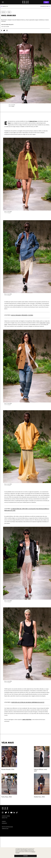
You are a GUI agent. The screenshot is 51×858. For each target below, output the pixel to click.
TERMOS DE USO (5, 828)
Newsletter (5, 6)
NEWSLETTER (4, 817)
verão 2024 (42, 322)
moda (9, 12)
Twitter (6, 812)
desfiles (3, 12)
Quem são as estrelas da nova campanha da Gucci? (27, 702)
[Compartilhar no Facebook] (1, 30)
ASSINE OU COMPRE (46, 2)
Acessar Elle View (44, 6)
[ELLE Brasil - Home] (25, 3)
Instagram (3, 812)
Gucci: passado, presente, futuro (22, 315)
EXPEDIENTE (4, 823)
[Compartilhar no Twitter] (4, 30)
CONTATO (4, 821)
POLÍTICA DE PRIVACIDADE (7, 826)
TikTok (17, 812)
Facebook (8, 812)
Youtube (11, 812)
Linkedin (14, 812)
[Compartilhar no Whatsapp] (7, 30)
